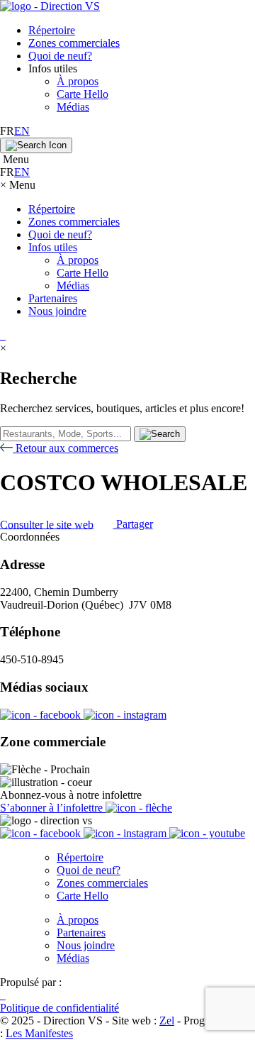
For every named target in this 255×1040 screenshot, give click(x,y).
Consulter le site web (47, 524)
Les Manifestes (39, 1033)
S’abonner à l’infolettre (53, 808)
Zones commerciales (74, 43)
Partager (133, 524)
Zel (166, 1020)
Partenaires (52, 298)
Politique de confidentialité (59, 1008)
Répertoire (51, 30)
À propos (77, 81)
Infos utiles (52, 247)
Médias (73, 107)
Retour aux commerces (65, 448)
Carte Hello (82, 94)
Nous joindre (57, 311)
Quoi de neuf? (60, 56)
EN (22, 131)
